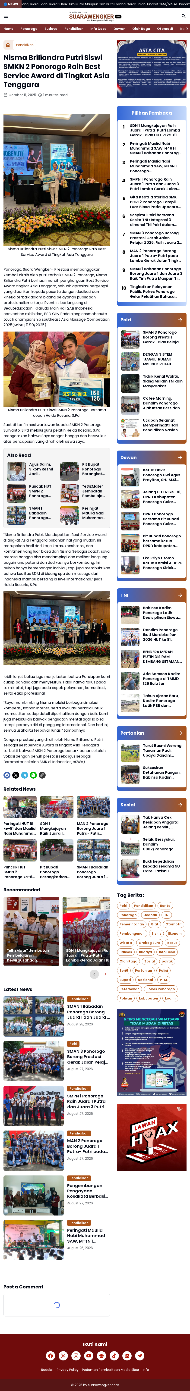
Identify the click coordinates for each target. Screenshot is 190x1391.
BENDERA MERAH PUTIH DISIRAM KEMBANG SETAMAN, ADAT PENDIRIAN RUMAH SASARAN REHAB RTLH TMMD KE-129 (161, 657)
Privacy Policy (68, 1369)
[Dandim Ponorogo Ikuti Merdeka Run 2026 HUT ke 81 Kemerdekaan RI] (130, 637)
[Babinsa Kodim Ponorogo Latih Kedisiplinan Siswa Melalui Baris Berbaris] (130, 615)
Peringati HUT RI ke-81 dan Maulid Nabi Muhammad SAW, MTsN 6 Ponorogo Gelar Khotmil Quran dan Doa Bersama (19, 828)
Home (8, 28)
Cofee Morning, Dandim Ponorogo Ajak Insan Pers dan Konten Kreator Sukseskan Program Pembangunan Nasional (162, 403)
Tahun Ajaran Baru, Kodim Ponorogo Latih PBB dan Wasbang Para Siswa (161, 701)
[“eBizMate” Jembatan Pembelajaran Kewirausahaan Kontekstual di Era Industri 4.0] (69, 493)
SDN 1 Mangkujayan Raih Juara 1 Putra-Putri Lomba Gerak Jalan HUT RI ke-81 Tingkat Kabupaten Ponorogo (55, 828)
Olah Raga (141, 28)
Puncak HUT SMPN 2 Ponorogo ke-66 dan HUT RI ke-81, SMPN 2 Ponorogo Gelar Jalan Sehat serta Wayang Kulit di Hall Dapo (41, 491)
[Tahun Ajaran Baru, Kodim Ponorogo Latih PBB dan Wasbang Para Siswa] (130, 703)
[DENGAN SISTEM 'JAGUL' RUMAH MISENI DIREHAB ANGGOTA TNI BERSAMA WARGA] (130, 361)
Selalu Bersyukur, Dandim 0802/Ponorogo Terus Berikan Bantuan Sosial (159, 844)
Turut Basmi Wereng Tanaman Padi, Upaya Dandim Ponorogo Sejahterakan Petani (162, 750)
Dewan (119, 28)
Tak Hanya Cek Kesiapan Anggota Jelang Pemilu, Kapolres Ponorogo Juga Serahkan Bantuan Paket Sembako (161, 822)
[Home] (8, 45)
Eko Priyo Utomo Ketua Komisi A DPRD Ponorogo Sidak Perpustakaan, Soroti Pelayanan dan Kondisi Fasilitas (163, 563)
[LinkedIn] (127, 1355)
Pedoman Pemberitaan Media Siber (110, 1369)
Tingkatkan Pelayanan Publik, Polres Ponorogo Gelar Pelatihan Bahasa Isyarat (152, 292)
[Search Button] (183, 16)
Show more (56, 1271)
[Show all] (180, 320)
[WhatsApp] (33, 775)
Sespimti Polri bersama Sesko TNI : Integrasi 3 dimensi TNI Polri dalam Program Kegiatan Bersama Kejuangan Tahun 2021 (155, 220)
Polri (73, 1043)
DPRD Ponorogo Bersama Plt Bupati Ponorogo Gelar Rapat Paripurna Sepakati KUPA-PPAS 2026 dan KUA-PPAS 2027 (162, 519)
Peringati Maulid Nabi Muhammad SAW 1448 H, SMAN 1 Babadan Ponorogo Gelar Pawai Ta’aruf (155, 148)
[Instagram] (76, 1355)
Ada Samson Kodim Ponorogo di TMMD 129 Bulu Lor (161, 679)
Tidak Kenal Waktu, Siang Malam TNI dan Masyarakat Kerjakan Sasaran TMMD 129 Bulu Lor (163, 381)
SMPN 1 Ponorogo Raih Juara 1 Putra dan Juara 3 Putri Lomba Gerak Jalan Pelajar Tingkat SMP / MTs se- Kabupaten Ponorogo (88, 1101)
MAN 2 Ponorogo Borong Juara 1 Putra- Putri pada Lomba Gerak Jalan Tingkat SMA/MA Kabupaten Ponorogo (92, 828)
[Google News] (101, 1355)
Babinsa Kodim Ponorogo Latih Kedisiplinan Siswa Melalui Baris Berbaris (160, 613)
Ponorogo (29, 28)
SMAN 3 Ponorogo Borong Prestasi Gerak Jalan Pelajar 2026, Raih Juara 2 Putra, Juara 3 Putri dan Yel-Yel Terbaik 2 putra (88, 1057)
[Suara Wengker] (95, 16)
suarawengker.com (103, 1385)
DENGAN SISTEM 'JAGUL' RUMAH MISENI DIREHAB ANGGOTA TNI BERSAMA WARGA (159, 359)
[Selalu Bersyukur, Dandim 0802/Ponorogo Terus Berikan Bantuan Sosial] (130, 846)
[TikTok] (114, 1355)
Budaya (50, 28)
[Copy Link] (42, 775)
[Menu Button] (6, 16)
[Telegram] (24, 775)
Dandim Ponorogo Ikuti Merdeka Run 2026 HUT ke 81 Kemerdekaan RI (160, 635)
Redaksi (47, 1369)
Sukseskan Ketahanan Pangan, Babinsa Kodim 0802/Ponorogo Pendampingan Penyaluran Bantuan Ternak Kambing (162, 772)
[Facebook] (6, 775)
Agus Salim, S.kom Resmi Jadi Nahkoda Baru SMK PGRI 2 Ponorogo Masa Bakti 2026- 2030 (41, 469)
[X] (15, 775)
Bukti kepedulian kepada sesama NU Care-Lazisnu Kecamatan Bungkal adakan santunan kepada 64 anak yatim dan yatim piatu (162, 866)
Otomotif (165, 28)
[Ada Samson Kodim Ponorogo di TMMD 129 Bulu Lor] (130, 681)
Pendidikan (73, 28)
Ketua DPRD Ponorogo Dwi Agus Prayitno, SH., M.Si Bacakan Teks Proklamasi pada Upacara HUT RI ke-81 (161, 475)
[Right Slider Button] (185, 28)
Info (146, 1369)
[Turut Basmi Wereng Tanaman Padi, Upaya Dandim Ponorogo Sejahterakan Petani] (130, 752)
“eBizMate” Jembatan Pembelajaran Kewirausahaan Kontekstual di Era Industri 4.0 (93, 491)
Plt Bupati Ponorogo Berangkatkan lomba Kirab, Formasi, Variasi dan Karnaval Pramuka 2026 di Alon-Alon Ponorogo (93, 469)
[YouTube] (88, 1355)
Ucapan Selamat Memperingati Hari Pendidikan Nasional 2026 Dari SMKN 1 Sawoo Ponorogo (162, 425)
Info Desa (98, 28)
